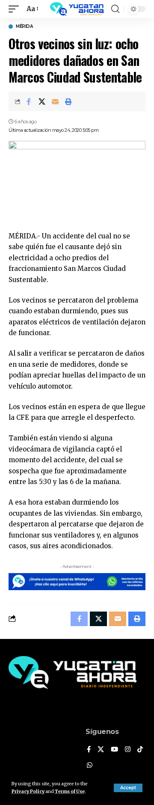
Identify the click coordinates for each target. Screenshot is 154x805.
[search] (115, 9)
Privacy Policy (28, 791)
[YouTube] (114, 750)
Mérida (24, 26)
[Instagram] (128, 750)
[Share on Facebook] (29, 101)
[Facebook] (89, 750)
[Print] (68, 101)
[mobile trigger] (16, 9)
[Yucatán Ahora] (77, 9)
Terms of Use (70, 791)
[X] (100, 750)
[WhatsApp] (90, 766)
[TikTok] (140, 750)
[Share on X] (42, 101)
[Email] (55, 101)
